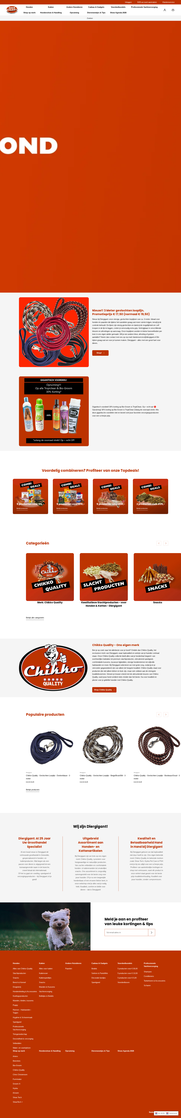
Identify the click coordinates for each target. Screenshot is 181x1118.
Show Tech (17, 1097)
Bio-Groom (17, 1065)
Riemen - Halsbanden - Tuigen (22, 1011)
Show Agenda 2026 (118, 13)
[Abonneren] (151, 932)
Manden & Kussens (47, 987)
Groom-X (16, 1084)
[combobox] (90, 18)
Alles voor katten (45, 969)
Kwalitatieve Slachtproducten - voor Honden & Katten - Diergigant (103, 604)
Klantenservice (168, 2)
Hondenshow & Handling (51, 13)
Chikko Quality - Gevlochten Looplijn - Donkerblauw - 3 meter (48, 777)
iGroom (16, 1093)
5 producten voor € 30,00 (128, 969)
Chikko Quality (19, 1070)
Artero (15, 1056)
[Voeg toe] (69, 765)
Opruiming (74, 13)
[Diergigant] (12, 9)
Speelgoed (17, 1022)
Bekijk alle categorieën (35, 618)
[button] (29, 7)
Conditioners (149, 976)
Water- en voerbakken (22, 1048)
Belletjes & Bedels (46, 996)
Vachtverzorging (45, 991)
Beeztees (16, 1061)
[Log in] (164, 9)
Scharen (147, 985)
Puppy (15, 1005)
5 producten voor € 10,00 (128, 973)
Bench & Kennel (19, 982)
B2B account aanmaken (147, 2)
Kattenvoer (43, 973)
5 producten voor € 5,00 (127, 978)
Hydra (15, 1088)
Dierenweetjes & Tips (96, 13)
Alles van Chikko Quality (23, 969)
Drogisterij (17, 987)
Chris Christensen (20, 1074)
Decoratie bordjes (98, 978)
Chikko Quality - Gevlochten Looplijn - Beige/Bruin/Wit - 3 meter (102, 777)
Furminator (17, 1079)
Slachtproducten (19, 973)
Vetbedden (17, 1043)
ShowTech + (18, 1102)
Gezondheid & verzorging (23, 1039)
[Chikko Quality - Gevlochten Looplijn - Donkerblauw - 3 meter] (50, 746)
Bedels (94, 969)
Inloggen (128, 2)
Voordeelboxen (124, 982)
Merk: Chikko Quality (50, 602)
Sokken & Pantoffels (99, 973)
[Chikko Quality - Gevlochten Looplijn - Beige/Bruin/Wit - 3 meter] (104, 746)
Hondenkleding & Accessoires (25, 991)
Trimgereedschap (20, 1034)
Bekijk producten (32, 790)
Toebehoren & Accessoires (154, 981)
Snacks (157, 602)
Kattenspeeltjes (45, 978)
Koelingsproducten (20, 996)
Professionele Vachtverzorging (19, 1028)
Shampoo (148, 972)
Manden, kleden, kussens (23, 1001)
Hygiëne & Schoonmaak (22, 1017)
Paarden (68, 969)
